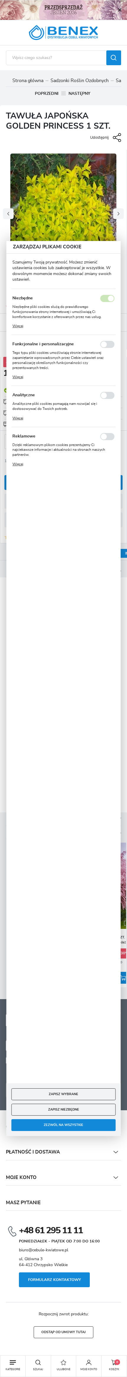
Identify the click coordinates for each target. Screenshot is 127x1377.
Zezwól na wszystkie (63, 1125)
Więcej (17, 326)
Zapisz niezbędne (63, 1109)
